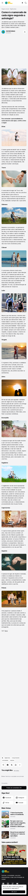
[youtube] (17, 883)
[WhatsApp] (15, 765)
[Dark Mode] (22, 2)
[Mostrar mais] (19, 765)
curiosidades (5, 760)
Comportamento (16, 757)
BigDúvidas (13, 9)
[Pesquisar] (25, 2)
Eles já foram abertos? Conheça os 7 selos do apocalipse (17, 834)
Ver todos (16, 770)
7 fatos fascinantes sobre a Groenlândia (17, 813)
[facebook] (3, 883)
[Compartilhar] (24, 32)
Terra (6, 631)
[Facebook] (7, 765)
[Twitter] (11, 765)
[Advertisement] (14, 50)
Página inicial (5, 9)
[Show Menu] (2, 2)
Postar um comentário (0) (14, 788)
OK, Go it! (14, 891)
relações (12, 760)
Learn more (14, 888)
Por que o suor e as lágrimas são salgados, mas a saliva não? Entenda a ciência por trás (18, 823)
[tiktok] (12, 883)
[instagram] (8, 883)
